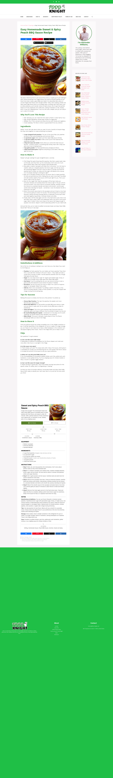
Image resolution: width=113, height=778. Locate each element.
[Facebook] (53, 2)
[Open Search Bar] (92, 17)
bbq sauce (24, 538)
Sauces (30, 537)
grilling (28, 538)
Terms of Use (68, 16)
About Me (78, 16)
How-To (38, 16)
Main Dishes (29, 16)
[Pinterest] (56, 2)
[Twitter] (59, 2)
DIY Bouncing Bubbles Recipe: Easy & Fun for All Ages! (33, 540)
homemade (32, 538)
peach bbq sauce (38, 538)
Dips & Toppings (29, 25)
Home (21, 16)
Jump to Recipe (39, 42)
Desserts (45, 16)
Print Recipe (49, 42)
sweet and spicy (46, 538)
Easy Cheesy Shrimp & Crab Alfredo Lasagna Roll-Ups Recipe (34, 539)
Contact (86, 16)
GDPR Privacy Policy (56, 16)
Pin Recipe (55, 423)
